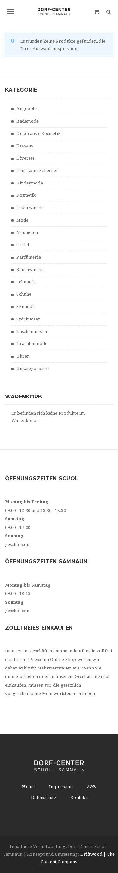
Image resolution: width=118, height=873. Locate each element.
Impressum (61, 787)
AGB (91, 787)
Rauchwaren (29, 269)
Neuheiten (27, 232)
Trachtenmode (31, 343)
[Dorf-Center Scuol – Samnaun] (59, 11)
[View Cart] (96, 11)
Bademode (27, 121)
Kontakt (78, 797)
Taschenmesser (32, 331)
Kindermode (29, 183)
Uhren (23, 356)
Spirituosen (28, 319)
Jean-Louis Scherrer (37, 170)
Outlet (22, 244)
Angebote (26, 108)
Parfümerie (28, 257)
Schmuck (25, 282)
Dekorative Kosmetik (38, 133)
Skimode (25, 306)
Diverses (25, 158)
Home (28, 787)
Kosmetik (26, 195)
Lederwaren (29, 207)
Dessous (24, 145)
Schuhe (23, 294)
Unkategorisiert (32, 368)
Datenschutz (43, 797)
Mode (22, 220)
